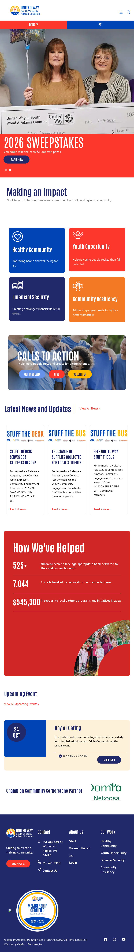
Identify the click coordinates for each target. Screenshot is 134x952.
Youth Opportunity (91, 246)
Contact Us (50, 870)
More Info (109, 760)
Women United (79, 848)
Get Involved (32, 374)
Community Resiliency (95, 298)
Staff (72, 841)
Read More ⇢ (18, 509)
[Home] (26, 10)
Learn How (16, 159)
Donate (33, 24)
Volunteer (79, 374)
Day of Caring (68, 727)
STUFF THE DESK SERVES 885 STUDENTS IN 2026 (23, 456)
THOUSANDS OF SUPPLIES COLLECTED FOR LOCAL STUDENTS (66, 456)
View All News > (90, 408)
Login (73, 862)
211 (100, 24)
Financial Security (30, 296)
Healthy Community (32, 249)
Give (56, 374)
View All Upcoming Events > (21, 703)
